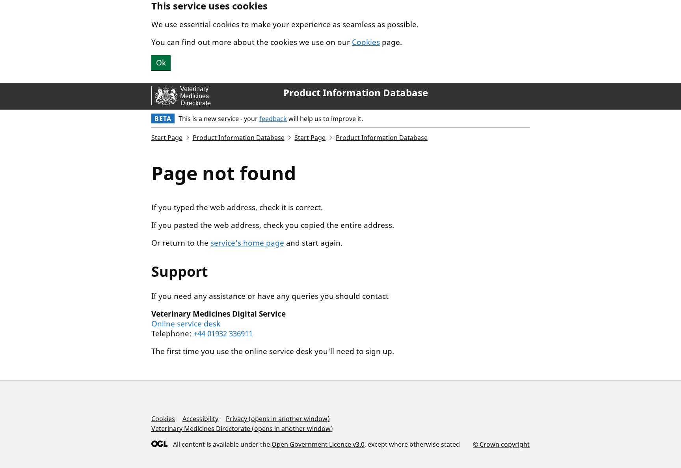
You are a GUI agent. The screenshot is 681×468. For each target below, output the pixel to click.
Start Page (166, 137)
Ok (161, 63)
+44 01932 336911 (223, 333)
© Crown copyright (501, 444)
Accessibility (200, 418)
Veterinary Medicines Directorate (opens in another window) (242, 428)
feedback (273, 118)
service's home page (247, 243)
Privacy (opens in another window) (278, 418)
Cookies (366, 42)
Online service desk (185, 324)
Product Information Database (355, 93)
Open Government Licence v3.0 (318, 444)
